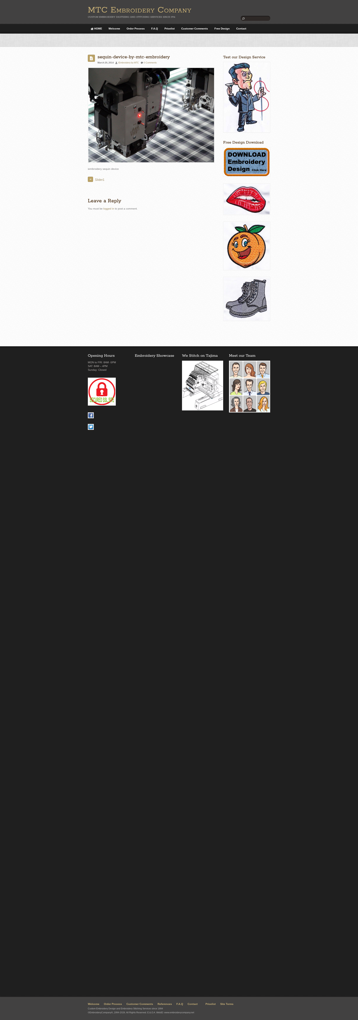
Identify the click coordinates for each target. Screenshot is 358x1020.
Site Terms (226, 1004)
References (165, 1004)
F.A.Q (154, 28)
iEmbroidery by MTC (128, 62)
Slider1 (97, 179)
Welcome (114, 28)
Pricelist (169, 28)
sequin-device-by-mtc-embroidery (134, 57)
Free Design (222, 28)
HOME (97, 28)
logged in (108, 208)
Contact (241, 28)
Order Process (136, 28)
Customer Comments (194, 28)
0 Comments (150, 62)
